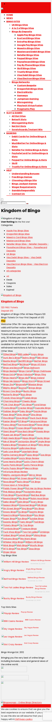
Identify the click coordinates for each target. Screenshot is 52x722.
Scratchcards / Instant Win (27, 129)
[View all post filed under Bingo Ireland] (36, 377)
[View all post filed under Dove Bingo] (21, 418)
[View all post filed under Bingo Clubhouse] (41, 371)
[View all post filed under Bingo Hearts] (9, 377)
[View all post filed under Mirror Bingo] (34, 475)
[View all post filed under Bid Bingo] (23, 364)
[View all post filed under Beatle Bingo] (8, 361)
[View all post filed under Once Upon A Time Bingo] (15, 485)
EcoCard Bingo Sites (28, 38)
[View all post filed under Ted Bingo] (38, 521)
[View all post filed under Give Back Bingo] (24, 431)
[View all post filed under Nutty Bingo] (22, 481)
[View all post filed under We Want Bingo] (27, 538)
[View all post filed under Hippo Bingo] (27, 438)
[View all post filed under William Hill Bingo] (33, 542)
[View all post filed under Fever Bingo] (42, 424)
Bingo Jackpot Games (24, 183)
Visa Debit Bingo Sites (29, 75)
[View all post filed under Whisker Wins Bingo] (12, 542)
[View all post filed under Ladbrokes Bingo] (26, 448)
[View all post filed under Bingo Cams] (24, 371)
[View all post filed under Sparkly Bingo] (35, 511)
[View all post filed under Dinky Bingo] (22, 414)
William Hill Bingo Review (41, 560)
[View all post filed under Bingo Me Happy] (10, 381)
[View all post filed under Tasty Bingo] (24, 521)
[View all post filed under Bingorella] (20, 384)
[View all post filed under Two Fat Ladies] (29, 532)
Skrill (14, 163)
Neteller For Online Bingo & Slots (30, 149)
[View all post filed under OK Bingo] (34, 481)
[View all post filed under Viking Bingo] (39, 535)
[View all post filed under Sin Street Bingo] (10, 508)
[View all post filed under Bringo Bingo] (34, 387)
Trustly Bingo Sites (27, 71)
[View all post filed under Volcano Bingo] (9, 538)
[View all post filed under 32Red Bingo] (8, 354)
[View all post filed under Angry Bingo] (36, 354)
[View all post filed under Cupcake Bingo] (42, 408)
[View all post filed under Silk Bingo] (41, 505)
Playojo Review (27, 612)
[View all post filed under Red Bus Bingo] (37, 495)
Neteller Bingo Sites (28, 55)
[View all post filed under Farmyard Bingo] (25, 424)
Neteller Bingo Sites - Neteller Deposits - (27, 244)
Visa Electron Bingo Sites (31, 78)
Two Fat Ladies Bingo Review (41, 587)
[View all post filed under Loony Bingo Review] (28, 458)
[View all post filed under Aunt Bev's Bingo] (10, 357)
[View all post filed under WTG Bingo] (8, 548)
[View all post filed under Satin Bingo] (22, 501)
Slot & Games (14, 112)
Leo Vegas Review (31, 635)
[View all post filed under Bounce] (22, 387)
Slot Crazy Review (31, 643)
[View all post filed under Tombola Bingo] (10, 528)
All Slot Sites (19, 116)
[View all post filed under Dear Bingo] (8, 414)
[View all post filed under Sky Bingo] (38, 508)
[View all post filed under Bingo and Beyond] (11, 367)
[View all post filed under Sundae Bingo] (36, 518)
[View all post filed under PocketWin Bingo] (31, 491)
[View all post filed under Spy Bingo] (38, 515)
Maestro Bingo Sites (28, 48)
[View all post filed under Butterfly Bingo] (10, 394)
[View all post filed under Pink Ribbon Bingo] (11, 491)
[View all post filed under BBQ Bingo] (41, 357)
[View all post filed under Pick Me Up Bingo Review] (37, 488)
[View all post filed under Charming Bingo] (10, 401)
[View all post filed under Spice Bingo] (25, 515)
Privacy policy (25, 719)
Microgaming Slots (22, 122)
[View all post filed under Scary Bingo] (36, 501)
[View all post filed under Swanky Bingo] (9, 521)
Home (9, 14)
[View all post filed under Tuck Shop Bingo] (10, 532)
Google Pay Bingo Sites (30, 45)
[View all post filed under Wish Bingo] (21, 545)
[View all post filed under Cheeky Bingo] (28, 401)
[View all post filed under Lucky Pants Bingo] (11, 464)
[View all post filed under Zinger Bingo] (8, 552)
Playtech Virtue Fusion (30, 105)
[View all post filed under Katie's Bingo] (8, 444)
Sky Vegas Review (31, 627)
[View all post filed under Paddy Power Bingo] (12, 488)
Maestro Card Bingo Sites (19, 237)
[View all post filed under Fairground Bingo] (37, 421)
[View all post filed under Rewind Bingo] (9, 498)
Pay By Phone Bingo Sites (31, 65)
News (9, 18)
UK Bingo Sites (20, 24)
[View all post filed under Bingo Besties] (9, 371)
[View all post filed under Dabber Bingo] (9, 411)
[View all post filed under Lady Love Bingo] (10, 451)
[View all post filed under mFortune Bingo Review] (14, 471)
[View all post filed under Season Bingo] (9, 505)
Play (3, 320)
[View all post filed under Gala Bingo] (36, 428)
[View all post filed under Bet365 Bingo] (24, 361)
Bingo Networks (21, 82)
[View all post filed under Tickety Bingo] (9, 525)
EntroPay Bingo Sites (29, 41)
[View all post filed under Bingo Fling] (39, 374)
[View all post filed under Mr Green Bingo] (24, 478)
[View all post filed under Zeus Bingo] (33, 548)
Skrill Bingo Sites (26, 68)
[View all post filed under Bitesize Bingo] (34, 384)
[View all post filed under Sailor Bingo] (8, 501)
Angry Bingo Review (34, 569)
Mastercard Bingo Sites (18, 240)
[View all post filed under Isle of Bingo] (8, 441)
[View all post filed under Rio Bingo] (22, 498)
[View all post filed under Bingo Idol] (23, 377)
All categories (13, 270)
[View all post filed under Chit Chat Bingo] (10, 404)
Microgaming (25, 102)
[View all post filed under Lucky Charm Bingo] (33, 461)
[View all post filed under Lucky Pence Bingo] (32, 464)
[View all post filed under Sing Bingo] (26, 508)
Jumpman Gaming (28, 98)
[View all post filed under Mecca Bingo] (30, 468)
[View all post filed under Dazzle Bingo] (39, 411)
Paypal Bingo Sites (27, 58)
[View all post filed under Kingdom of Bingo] (26, 444)
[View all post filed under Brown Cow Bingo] (11, 391)
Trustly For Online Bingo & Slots (29, 166)
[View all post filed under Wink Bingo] (8, 545)
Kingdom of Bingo (12, 301)
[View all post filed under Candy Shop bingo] (11, 397)
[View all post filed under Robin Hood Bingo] (38, 498)
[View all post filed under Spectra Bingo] (9, 515)
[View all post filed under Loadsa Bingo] (9, 458)
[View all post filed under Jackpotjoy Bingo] (26, 441)
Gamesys (22, 95)
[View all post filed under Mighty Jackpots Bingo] (14, 475)
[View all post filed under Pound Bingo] (21, 495)
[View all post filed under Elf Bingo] (21, 421)
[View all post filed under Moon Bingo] (8, 478)
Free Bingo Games (22, 177)
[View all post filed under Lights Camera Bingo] (13, 454)
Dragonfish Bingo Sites (30, 88)
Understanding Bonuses (25, 173)
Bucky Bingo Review (34, 597)
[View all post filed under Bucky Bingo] (28, 391)
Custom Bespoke (26, 85)
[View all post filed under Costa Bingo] (8, 408)
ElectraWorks (24, 92)
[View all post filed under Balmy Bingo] (27, 357)
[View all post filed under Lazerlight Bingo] (29, 451)
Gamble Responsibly (23, 190)
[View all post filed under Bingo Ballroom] (31, 367)
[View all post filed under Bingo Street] (42, 381)
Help (9, 170)
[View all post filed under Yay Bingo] (21, 548)
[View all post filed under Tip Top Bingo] (25, 525)
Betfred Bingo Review (36, 577)
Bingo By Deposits (22, 31)
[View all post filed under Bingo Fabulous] (24, 374)
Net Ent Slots (19, 126)
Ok (16, 719)
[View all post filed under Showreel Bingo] (26, 505)
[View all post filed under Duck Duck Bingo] (37, 418)
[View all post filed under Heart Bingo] (27, 434)
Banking (11, 133)
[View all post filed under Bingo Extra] (8, 374)
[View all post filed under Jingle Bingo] (43, 441)
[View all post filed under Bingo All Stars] (37, 364)
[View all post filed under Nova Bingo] (8, 481)
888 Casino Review (33, 620)
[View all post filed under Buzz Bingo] (25, 394)
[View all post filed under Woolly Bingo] (35, 545)
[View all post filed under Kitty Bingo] (43, 444)
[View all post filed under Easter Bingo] (8, 421)
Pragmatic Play (26, 108)
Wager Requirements (24, 187)
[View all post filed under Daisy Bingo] (25, 411)
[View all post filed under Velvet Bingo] (24, 535)
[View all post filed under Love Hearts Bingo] (11, 461)
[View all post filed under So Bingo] (21, 511)
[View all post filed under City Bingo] (25, 404)
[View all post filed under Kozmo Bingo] (9, 448)
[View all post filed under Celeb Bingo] (29, 397)
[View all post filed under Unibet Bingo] (8, 535)
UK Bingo (10, 254)
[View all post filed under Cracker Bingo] (24, 408)
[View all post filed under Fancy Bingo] (8, 424)
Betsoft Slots (19, 119)
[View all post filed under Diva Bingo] (7, 418)
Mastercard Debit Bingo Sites (33, 51)
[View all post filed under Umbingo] (43, 532)
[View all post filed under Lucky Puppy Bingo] (12, 468)
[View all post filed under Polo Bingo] (7, 495)
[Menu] (2, 199)
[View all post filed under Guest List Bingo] (10, 434)
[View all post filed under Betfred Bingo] (9, 364)
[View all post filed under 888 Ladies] (22, 354)
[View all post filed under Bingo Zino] (7, 384)
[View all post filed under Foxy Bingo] (7, 428)
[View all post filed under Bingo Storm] (27, 381)
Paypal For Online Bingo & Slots (29, 160)
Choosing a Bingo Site (24, 180)
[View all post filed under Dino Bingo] (35, 414)
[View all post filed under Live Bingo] (45, 454)
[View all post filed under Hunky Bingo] (42, 438)
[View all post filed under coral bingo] (39, 404)
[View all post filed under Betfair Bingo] (40, 361)
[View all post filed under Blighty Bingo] (9, 387)
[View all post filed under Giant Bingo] (8, 431)
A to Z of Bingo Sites (23, 28)
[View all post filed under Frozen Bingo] (22, 428)
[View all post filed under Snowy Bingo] (8, 511)
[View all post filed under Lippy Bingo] (32, 454)
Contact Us (18, 193)
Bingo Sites (13, 21)
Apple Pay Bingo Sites (29, 34)
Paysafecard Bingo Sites (31, 61)
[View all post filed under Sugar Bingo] (8, 518)
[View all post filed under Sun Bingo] (21, 518)
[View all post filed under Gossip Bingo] (41, 431)
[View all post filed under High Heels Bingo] (10, 438)
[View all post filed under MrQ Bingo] (40, 478)
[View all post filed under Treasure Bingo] (28, 528)
